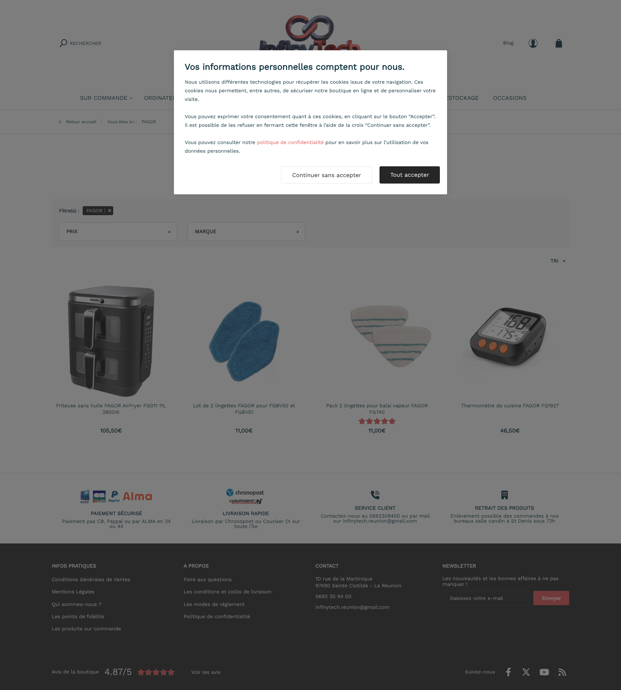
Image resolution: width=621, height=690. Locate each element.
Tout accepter (409, 174)
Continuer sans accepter (326, 175)
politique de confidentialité (290, 142)
